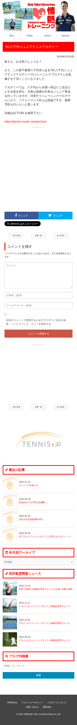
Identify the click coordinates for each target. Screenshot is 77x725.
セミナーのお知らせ (28, 484)
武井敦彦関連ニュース (25, 573)
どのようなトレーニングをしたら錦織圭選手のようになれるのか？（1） (46, 639)
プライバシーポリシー (32, 702)
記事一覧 (38, 235)
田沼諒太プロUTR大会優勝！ (33, 501)
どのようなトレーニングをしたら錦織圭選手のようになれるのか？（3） (46, 604)
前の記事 (16, 235)
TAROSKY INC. (31, 714)
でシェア (23, 215)
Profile (30, 35)
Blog (11, 35)
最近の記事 (17, 470)
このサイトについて (57, 702)
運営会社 (47, 707)
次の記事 (60, 235)
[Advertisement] (38, 168)
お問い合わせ (32, 707)
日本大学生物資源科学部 (30, 518)
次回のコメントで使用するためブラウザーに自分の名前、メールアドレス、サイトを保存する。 (36, 322)
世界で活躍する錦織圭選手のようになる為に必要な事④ (46, 587)
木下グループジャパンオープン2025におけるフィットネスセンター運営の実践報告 (46, 535)
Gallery (47, 35)
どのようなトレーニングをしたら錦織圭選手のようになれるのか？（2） (46, 621)
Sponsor (65, 35)
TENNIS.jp (12, 702)
